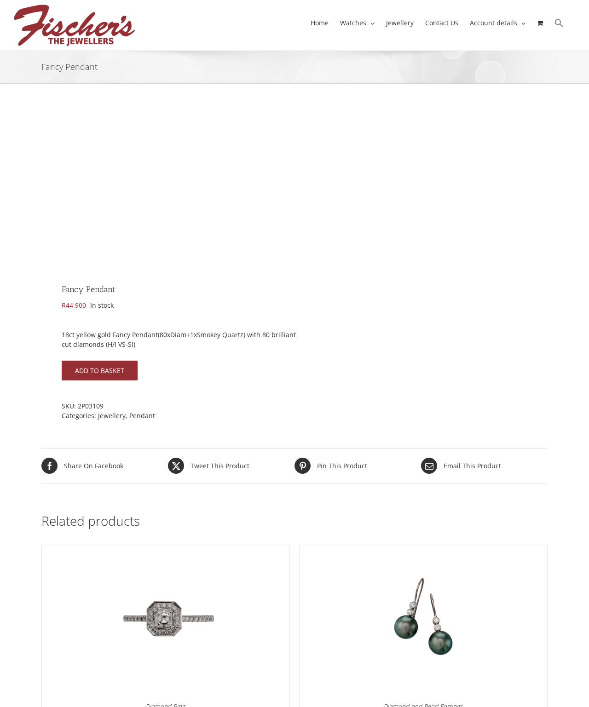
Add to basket (99, 370)
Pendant (142, 415)
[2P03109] (162, 186)
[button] (559, 23)
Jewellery (112, 415)
